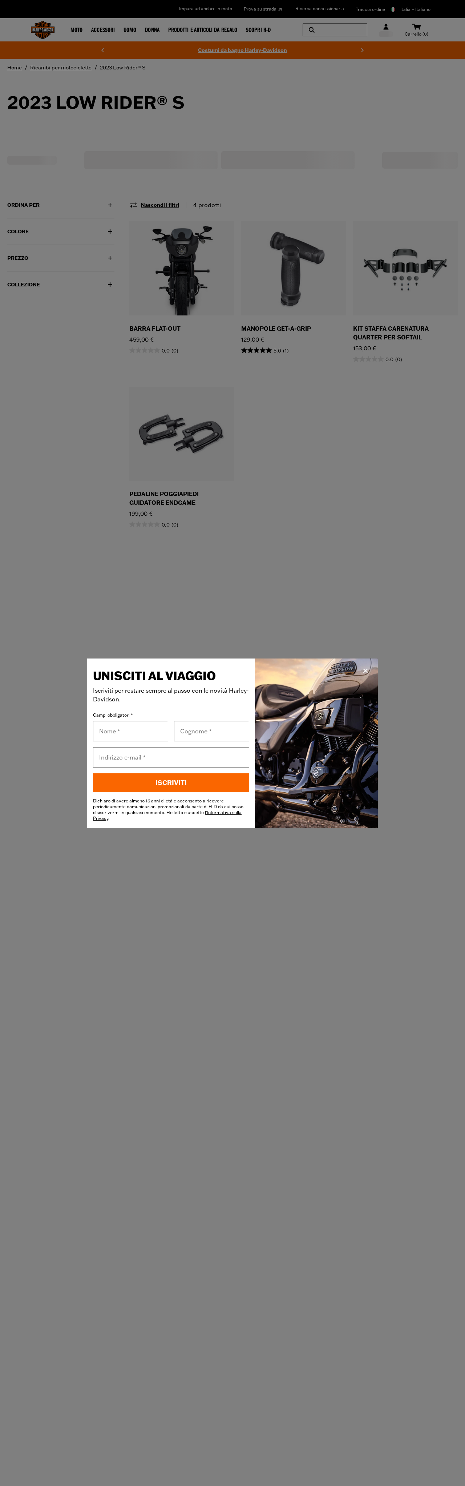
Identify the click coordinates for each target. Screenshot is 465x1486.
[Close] (365, 671)
